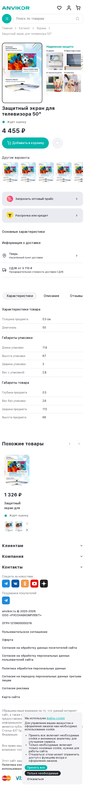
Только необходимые (42, 773)
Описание (51, 296)
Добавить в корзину (28, 143)
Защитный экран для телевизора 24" (16, 506)
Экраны (41, 28)
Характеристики (20, 296)
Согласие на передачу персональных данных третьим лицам (41, 678)
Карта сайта (11, 697)
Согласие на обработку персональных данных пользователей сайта (36, 657)
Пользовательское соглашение (24, 631)
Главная (7, 28)
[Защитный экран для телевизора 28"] (28, 173)
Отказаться (35, 779)
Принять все (36, 767)
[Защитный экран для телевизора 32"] (46, 173)
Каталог (24, 28)
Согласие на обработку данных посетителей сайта (39, 647)
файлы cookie (56, 718)
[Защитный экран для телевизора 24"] (10, 173)
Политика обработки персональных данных (34, 668)
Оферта (7, 639)
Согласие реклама (15, 688)
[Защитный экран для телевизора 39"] (64, 173)
